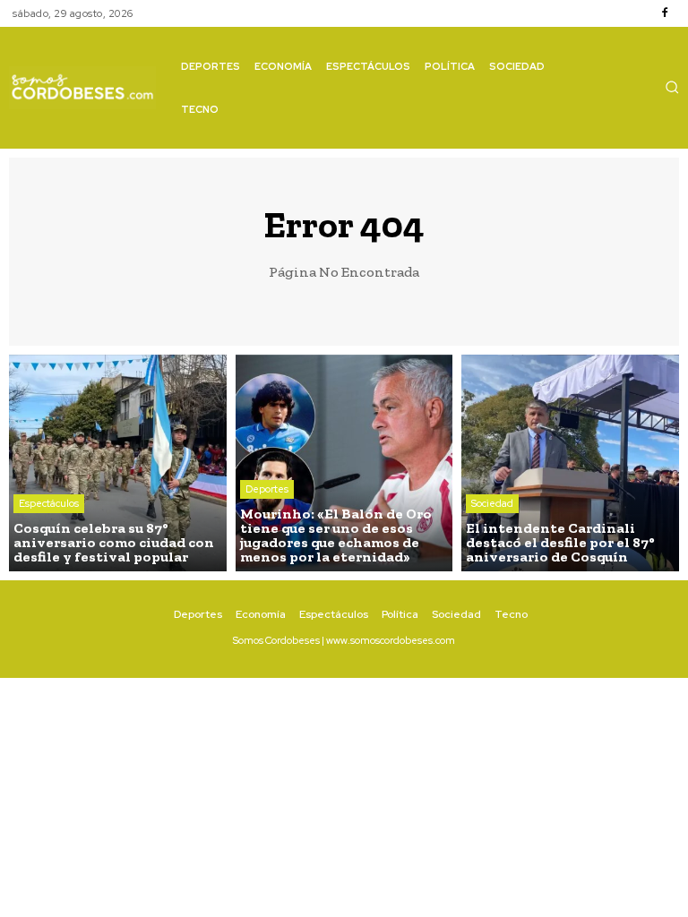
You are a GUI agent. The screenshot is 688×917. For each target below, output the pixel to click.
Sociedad (492, 503)
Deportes (266, 489)
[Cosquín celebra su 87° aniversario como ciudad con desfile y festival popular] (118, 463)
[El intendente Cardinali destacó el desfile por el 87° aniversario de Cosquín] (570, 463)
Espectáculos (49, 503)
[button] (672, 87)
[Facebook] (664, 13)
